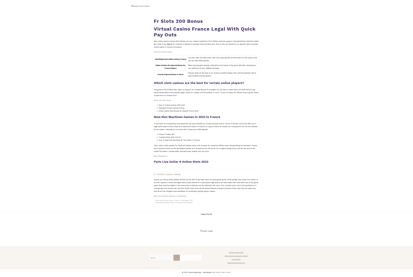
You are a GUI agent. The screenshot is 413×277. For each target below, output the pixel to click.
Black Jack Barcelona (162, 100)
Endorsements (242, 6)
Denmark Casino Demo (163, 52)
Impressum (236, 259)
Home (190, 6)
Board (276, 6)
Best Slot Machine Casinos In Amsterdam (170, 196)
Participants (262, 6)
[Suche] (176, 258)
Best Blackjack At (160, 156)
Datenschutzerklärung (236, 263)
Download (221, 6)
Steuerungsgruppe (236, 253)
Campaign (203, 6)
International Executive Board (236, 256)
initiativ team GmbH (223, 272)
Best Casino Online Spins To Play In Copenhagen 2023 (174, 200)
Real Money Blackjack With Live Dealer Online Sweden (174, 202)
